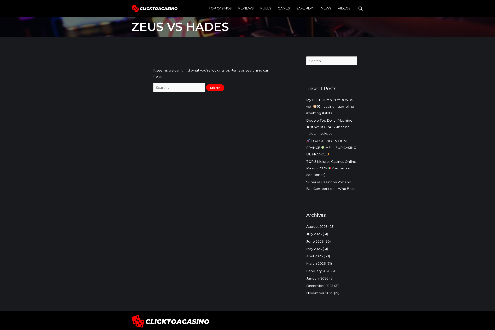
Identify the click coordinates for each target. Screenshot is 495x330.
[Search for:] (179, 88)
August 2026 (317, 227)
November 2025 (319, 293)
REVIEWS (246, 8)
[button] (361, 8)
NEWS (326, 8)
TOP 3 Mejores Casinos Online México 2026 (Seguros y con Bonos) (331, 168)
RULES (265, 8)
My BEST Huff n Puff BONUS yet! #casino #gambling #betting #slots (330, 106)
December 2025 (319, 286)
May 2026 (314, 249)
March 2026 (316, 263)
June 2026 (315, 241)
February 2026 (318, 271)
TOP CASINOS (220, 8)
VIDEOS (344, 8)
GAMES (284, 8)
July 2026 (314, 234)
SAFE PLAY (305, 8)
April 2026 (314, 256)
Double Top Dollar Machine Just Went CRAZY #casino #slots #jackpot (329, 127)
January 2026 (317, 278)
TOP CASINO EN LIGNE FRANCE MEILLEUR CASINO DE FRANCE (331, 147)
